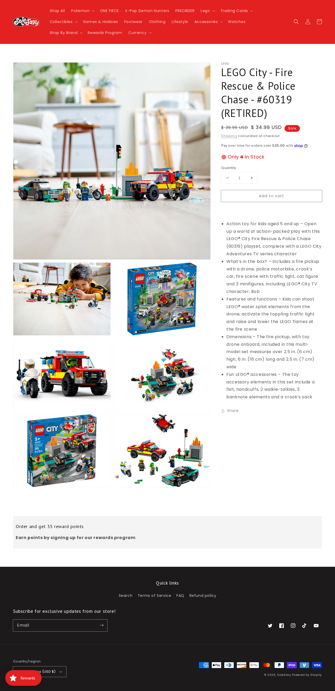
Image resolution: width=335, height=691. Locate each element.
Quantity (228, 167)
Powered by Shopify (307, 675)
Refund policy (202, 595)
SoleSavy (284, 675)
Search (126, 595)
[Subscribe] (101, 625)
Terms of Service (154, 595)
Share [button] (232, 410)
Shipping (229, 136)
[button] (82, 10)
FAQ (180, 595)
